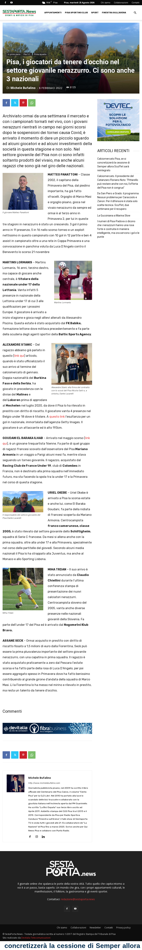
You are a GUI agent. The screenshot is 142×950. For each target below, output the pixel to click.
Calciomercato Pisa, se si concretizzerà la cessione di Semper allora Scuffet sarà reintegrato (113, 164)
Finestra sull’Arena (114, 12)
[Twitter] (14, 102)
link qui (19, 355)
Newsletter (95, 927)
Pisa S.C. (27, 54)
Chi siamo (105, 2)
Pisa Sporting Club (76, 12)
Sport (95, 12)
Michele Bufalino (23, 88)
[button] (135, 13)
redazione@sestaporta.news (78, 899)
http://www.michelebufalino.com (44, 783)
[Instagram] (38, 837)
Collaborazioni (121, 2)
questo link (57, 416)
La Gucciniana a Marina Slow (113, 215)
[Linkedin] (45, 837)
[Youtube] (11, 2)
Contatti (135, 2)
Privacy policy (123, 927)
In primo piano (14, 54)
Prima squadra (40, 54)
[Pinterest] (23, 102)
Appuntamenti (53, 12)
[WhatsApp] (32, 102)
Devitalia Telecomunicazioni (35, 937)
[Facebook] (5, 2)
